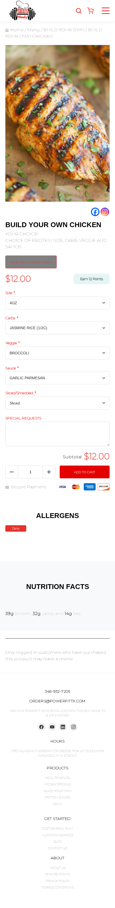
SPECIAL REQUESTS (23, 418)
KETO (57, 804)
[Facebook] (95, 212)
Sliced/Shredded (20, 393)
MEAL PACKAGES (57, 778)
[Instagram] (105, 212)
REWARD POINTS (57, 874)
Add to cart (84, 472)
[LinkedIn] (63, 727)
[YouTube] (52, 727)
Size (9, 293)
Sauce (11, 368)
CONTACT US (57, 848)
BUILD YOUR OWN (57, 791)
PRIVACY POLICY (57, 881)
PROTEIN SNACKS (57, 797)
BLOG (57, 841)
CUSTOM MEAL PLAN (57, 828)
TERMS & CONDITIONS (57, 887)
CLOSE (107, 9)
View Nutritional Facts (31, 262)
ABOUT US (58, 868)
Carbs (11, 318)
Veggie (12, 343)
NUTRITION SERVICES (57, 835)
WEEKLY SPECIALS (57, 784)
